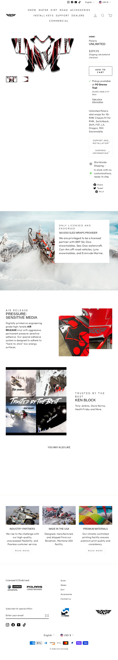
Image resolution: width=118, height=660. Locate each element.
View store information (97, 100)
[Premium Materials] (95, 515)
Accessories (80, 10)
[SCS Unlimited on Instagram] (7, 625)
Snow (32, 10)
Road (64, 10)
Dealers (78, 15)
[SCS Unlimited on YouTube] (18, 625)
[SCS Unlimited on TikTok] (24, 625)
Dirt (54, 10)
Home (92, 36)
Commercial (59, 20)
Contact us (66, 599)
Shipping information (100, 151)
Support (62, 15)
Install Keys (43, 15)
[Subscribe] (47, 615)
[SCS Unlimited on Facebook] (13, 625)
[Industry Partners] (22, 515)
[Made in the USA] (59, 515)
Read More (22, 551)
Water (43, 10)
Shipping (93, 54)
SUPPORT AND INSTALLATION (101, 141)
